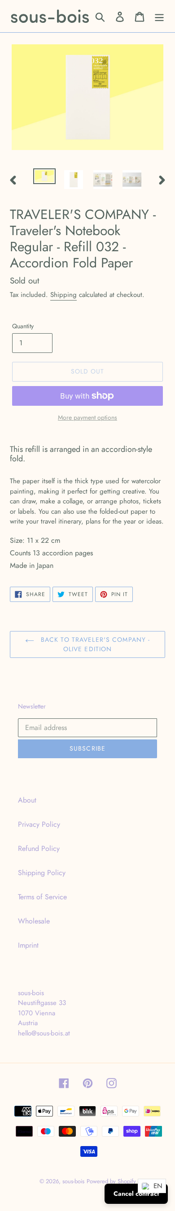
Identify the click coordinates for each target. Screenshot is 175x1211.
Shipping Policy (42, 872)
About (27, 800)
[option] (44, 178)
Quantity (23, 326)
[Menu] (159, 16)
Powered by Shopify (111, 1181)
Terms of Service (42, 897)
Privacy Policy (39, 824)
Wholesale (34, 921)
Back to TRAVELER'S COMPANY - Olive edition (94, 644)
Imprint (28, 945)
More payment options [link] (87, 417)
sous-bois (73, 1181)
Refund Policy (39, 848)
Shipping (63, 295)
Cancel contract (136, 1193)
